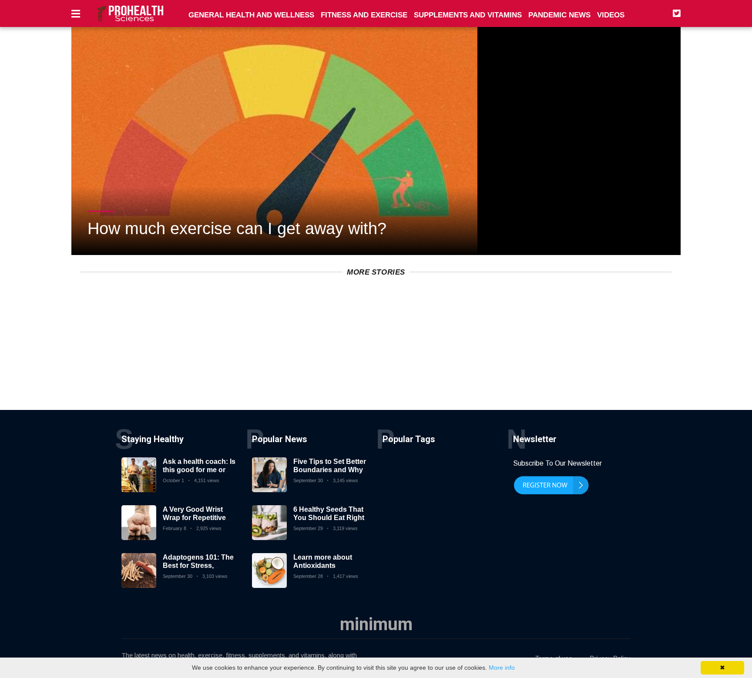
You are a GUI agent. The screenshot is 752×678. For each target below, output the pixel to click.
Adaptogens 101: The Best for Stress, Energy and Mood (198, 565)
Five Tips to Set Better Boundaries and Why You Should (329, 470)
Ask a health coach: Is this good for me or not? (199, 470)
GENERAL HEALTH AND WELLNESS (251, 15)
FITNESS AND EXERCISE (364, 15)
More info (502, 667)
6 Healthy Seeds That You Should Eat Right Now (328, 518)
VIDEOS (610, 15)
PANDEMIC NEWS (559, 15)
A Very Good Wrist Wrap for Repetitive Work (194, 518)
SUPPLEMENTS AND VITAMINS (468, 15)
